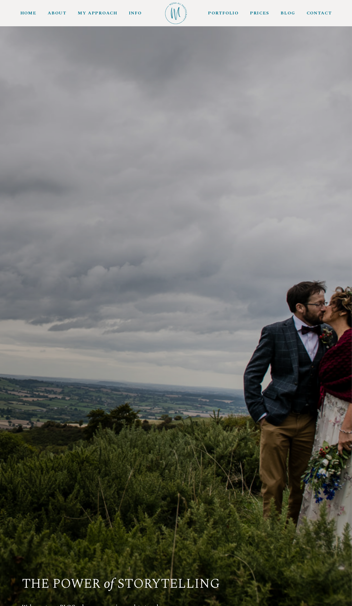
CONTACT (319, 13)
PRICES (259, 13)
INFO (135, 13)
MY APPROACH (98, 13)
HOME (28, 13)
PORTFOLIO (223, 13)
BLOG (288, 13)
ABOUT (57, 13)
